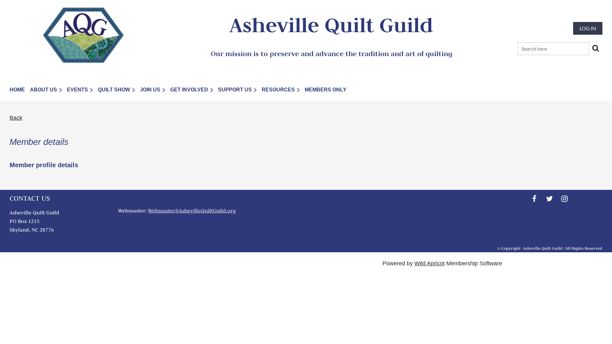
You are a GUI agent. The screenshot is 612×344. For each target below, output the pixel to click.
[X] (549, 198)
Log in (587, 28)
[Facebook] (534, 198)
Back (16, 118)
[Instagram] (564, 198)
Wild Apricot (429, 263)
